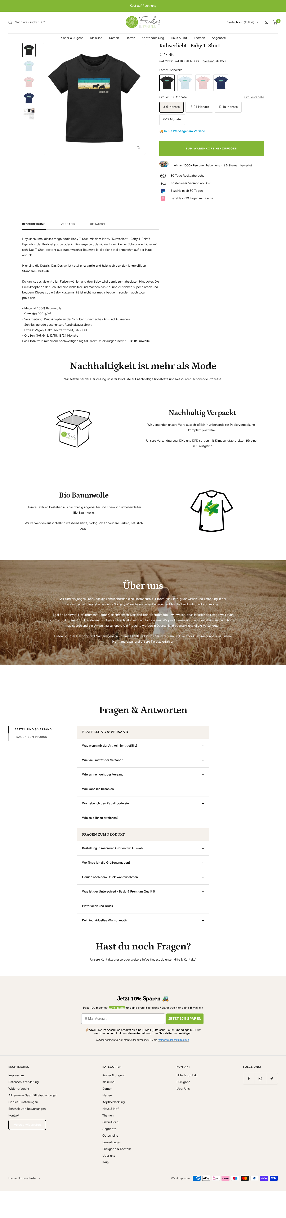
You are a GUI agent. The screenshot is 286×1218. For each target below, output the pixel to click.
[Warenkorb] (275, 22)
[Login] (266, 22)
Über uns (108, 1156)
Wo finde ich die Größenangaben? (106, 862)
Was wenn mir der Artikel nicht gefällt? (110, 745)
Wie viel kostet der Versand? (102, 760)
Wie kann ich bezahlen (98, 789)
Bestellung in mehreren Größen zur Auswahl (112, 848)
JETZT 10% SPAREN (184, 1018)
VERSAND (68, 224)
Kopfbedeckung (153, 38)
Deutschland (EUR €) (240, 22)
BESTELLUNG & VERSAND (33, 729)
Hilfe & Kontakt (187, 1075)
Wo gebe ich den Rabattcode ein (105, 803)
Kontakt (13, 1115)
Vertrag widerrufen (27, 1125)
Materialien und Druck (97, 906)
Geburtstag (110, 1122)
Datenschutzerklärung (23, 1082)
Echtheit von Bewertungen (27, 1109)
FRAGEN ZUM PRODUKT (32, 736)
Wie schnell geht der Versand (103, 774)
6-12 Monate (172, 119)
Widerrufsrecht (18, 1089)
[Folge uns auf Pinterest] (272, 1078)
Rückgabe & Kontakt (116, 1149)
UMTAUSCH (98, 224)
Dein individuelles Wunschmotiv (105, 920)
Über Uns (183, 1089)
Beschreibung (34, 224)
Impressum (16, 1075)
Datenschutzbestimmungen (173, 1040)
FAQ (105, 1162)
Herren (130, 38)
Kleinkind (96, 38)
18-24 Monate (199, 107)
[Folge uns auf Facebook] (249, 1078)
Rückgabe (183, 1082)
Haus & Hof (179, 38)
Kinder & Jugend (72, 38)
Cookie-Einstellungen (23, 1102)
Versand (209, 61)
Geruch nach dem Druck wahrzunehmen (110, 877)
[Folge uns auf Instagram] (260, 1078)
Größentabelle (254, 97)
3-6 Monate (171, 107)
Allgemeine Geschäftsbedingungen (32, 1095)
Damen (114, 38)
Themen (199, 38)
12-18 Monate (228, 107)
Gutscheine (110, 1135)
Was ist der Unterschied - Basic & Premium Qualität (118, 891)
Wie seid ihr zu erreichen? (100, 818)
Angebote (219, 38)
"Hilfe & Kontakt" (184, 959)
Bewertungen (111, 1142)
